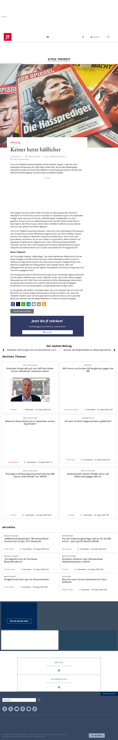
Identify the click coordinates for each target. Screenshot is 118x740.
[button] (47, 37)
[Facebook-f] (4, 708)
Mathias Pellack (67, 590)
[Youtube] (16, 708)
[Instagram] (22, 708)
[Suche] (39, 700)
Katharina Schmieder (71, 409)
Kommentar (15, 156)
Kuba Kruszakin (9, 569)
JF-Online (13, 409)
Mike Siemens (67, 549)
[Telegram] (28, 708)
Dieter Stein (71, 460)
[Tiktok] (34, 708)
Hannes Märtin (9, 587)
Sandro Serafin (9, 549)
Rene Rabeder (13, 462)
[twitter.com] (10, 708)
